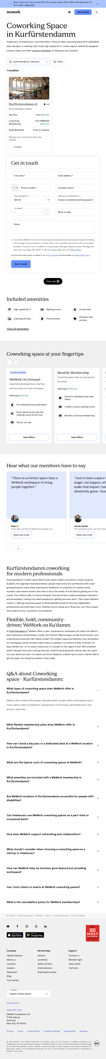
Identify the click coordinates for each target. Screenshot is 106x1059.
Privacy (10, 1031)
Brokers (41, 956)
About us (11, 960)
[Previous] (8, 3)
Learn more (30, 5)
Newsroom (12, 972)
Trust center (13, 980)
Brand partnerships (47, 972)
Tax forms (73, 968)
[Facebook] (17, 926)
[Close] (97, 4)
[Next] (10, 3)
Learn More (29, 437)
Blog (9, 976)
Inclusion (11, 964)
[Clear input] (47, 62)
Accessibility (70, 1031)
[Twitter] (36, 926)
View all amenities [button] (18, 329)
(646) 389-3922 (14, 1010)
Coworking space (25, 916)
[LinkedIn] (45, 926)
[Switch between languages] (69, 12)
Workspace (11, 916)
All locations (13, 1003)
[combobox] (15, 187)
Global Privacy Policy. (82, 255)
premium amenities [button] (41, 51)
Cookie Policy (33, 1031)
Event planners (45, 968)
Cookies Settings (52, 1031)
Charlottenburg (61, 916)
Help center (74, 964)
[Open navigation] (96, 12)
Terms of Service (52, 255)
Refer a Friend (45, 964)
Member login (75, 960)
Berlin (48, 916)
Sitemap (83, 1031)
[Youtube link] (8, 926)
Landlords (42, 960)
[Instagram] (26, 926)
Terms (54, 250)
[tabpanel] (53, 111)
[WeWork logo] (13, 11)
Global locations (14, 956)
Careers (11, 968)
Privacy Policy (75, 250)
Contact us (74, 956)
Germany (39, 916)
